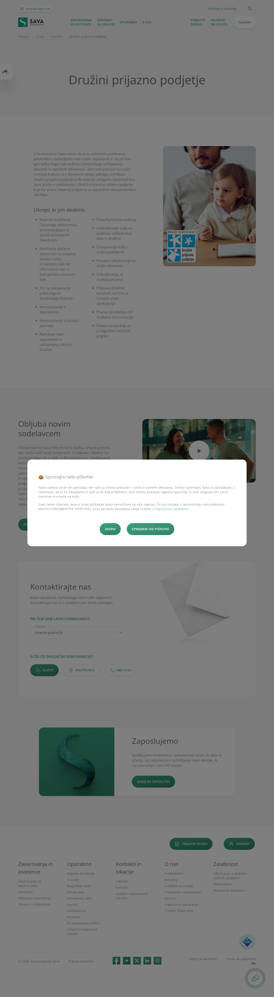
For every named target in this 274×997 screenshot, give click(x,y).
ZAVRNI (110, 529)
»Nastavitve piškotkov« (172, 509)
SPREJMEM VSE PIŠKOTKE (150, 529)
